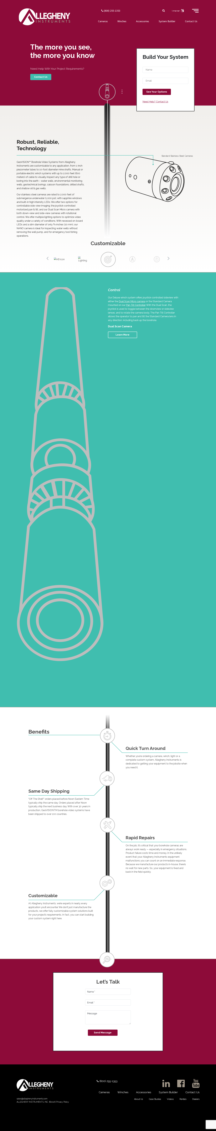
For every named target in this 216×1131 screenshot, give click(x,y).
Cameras (103, 21)
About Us (138, 1099)
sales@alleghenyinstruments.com (32, 1098)
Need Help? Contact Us (155, 101)
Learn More (122, 334)
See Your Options (156, 91)
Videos (170, 1099)
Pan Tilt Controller (135, 305)
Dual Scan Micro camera (132, 301)
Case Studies (155, 1099)
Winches (121, 21)
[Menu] (195, 12)
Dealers (196, 1099)
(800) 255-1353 (111, 10)
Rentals (183, 1099)
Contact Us (191, 21)
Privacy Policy (62, 1102)
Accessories (142, 21)
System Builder (167, 21)
